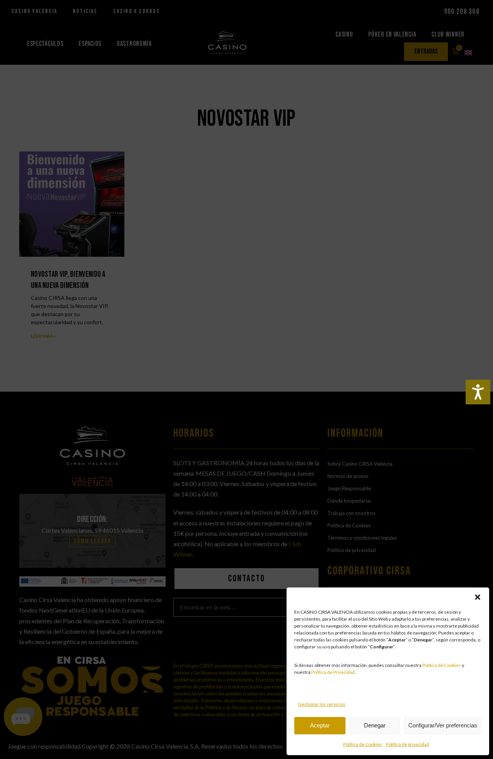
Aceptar (320, 725)
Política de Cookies (441, 665)
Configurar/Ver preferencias (442, 725)
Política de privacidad (407, 744)
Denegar (375, 725)
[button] (477, 597)
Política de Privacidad (333, 672)
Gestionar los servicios (321, 704)
